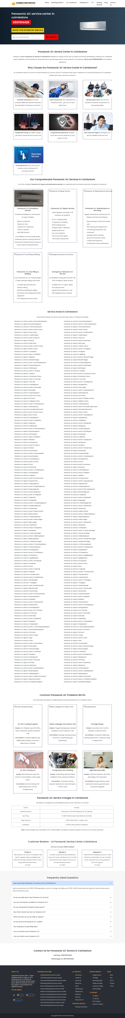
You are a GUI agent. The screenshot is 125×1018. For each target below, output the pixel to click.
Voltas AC (78, 978)
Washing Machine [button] (57, 2)
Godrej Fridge (97, 989)
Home (47, 2)
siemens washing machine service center (53, 1000)
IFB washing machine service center (51, 983)
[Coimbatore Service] (23, 4)
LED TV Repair (96, 1001)
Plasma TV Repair (98, 1004)
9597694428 (21, 22)
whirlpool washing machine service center (53, 991)
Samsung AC (79, 989)
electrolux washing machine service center (53, 997)
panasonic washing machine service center (53, 994)
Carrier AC (78, 980)
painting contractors (81, 1007)
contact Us (113, 4)
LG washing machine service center (51, 978)
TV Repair (95, 996)
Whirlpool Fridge (97, 983)
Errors (111, 980)
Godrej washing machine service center (52, 1002)
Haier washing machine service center (52, 1005)
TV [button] (92, 2)
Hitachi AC (78, 983)
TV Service (96, 998)
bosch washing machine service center (52, 986)
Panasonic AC (79, 1000)
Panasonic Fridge (98, 986)
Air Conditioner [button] (71, 2)
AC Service (78, 975)
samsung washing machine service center (53, 980)
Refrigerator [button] (84, 2)
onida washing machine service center (52, 989)
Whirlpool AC (79, 991)
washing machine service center (50, 975)
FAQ (111, 978)
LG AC (77, 986)
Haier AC (77, 997)
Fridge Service (97, 975)
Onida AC (78, 994)
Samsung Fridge (97, 980)
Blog (106, 2)
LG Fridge (95, 978)
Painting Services (99, 4)
